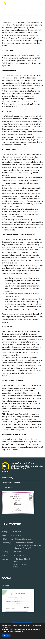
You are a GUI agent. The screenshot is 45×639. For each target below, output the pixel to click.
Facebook (6, 586)
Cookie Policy (7, 487)
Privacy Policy (7, 478)
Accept (6, 635)
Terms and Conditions (11, 482)
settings (20, 631)
